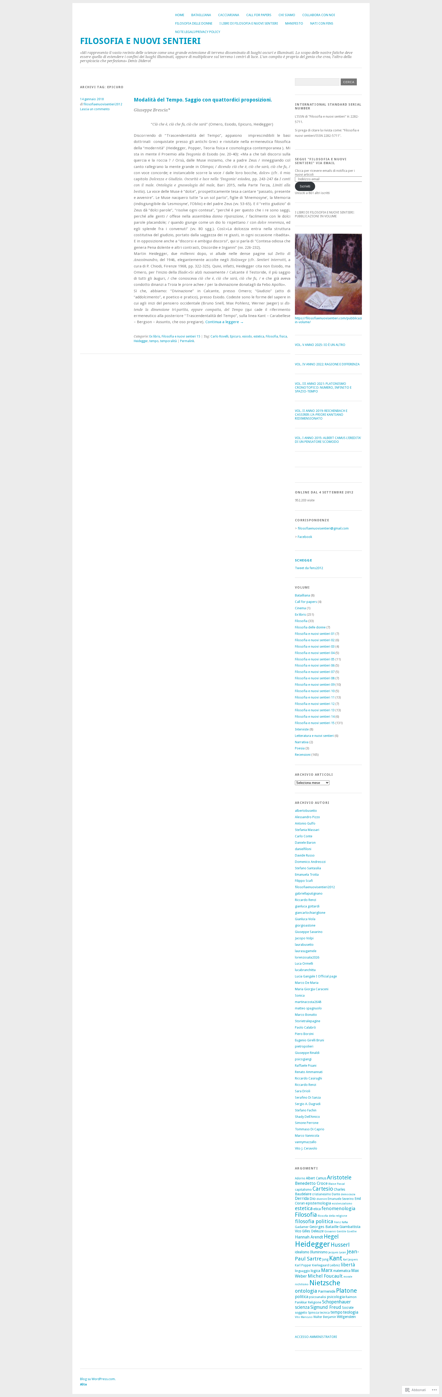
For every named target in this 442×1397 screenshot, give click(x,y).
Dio (313, 1198)
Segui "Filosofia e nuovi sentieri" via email (321, 161)
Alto (83, 1384)
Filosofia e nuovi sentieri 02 (315, 640)
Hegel (331, 1236)
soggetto (301, 1312)
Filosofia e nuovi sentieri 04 (315, 653)
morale (348, 1276)
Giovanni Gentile (335, 1231)
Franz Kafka (341, 1222)
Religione (314, 1302)
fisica (283, 336)
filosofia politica (314, 1221)
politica (301, 1296)
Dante (336, 1194)
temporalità (168, 341)
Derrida (302, 1198)
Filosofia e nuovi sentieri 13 (315, 710)
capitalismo (303, 1189)
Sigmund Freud (325, 1307)
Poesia (300, 748)
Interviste (302, 729)
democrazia (348, 1194)
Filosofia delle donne (193, 23)
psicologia (336, 1296)
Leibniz (335, 1265)
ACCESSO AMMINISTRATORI (316, 1337)
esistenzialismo (342, 1203)
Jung (325, 1259)
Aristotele (339, 1177)
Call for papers (258, 15)
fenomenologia (338, 1208)
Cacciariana (228, 15)
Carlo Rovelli (219, 336)
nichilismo (301, 1284)
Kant (335, 1258)
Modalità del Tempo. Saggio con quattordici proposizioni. (203, 100)
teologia (350, 1312)
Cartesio (323, 1189)
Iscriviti (305, 186)
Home (179, 15)
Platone (346, 1290)
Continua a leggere (224, 322)
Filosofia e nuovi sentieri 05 (315, 659)
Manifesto (294, 23)
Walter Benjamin (324, 1317)
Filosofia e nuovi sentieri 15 (181, 336)
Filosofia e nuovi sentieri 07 (315, 672)
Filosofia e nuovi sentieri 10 (315, 691)
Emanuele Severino (341, 1199)
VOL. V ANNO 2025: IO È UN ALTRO (320, 345)
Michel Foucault (325, 1276)
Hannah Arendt (309, 1237)
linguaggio (302, 1271)
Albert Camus (316, 1178)
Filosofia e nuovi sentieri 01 (315, 634)
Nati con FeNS (321, 23)
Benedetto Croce (311, 1183)
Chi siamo (287, 15)
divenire (321, 1199)
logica (315, 1271)
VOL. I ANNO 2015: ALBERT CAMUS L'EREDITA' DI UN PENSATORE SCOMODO (328, 440)
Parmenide (326, 1291)
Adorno (300, 1178)
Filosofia (272, 336)
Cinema (300, 608)
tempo (154, 341)
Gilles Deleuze (313, 1231)
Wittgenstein (346, 1317)
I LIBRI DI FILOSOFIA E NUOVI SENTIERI (248, 23)
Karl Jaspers (350, 1259)
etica (317, 1209)
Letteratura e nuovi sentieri (314, 736)
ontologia (306, 1291)
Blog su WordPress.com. (98, 1379)
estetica (258, 336)
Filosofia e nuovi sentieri (140, 41)
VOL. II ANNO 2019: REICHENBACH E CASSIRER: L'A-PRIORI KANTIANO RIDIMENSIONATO (321, 414)
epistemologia (318, 1203)
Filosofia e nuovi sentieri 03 (315, 646)
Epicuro (235, 336)
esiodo (247, 336)
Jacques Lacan (337, 1252)
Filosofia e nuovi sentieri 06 (315, 665)
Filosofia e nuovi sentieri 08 (315, 678)
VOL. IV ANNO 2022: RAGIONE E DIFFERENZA (327, 364)
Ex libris (154, 336)
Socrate (347, 1307)
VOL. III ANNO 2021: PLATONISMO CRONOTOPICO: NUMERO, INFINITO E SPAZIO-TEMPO (323, 387)
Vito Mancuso (304, 1317)
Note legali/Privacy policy (197, 32)
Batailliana (201, 15)
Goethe (352, 1231)
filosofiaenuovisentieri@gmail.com (323, 528)
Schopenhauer (336, 1301)
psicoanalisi (317, 1297)
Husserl (340, 1244)
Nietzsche (324, 1283)
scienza (302, 1307)
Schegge (303, 560)
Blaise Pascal (336, 1184)
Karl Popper (303, 1265)
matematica (341, 1271)
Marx (327, 1270)
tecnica (325, 1312)
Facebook (305, 537)
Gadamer (302, 1227)
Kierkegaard (320, 1265)
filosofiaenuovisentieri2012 (103, 104)
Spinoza (313, 1312)
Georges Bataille (324, 1226)
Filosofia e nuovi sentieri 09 (315, 684)
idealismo (302, 1252)
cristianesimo (321, 1194)
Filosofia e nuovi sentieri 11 (315, 697)
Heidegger (141, 341)
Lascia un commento (95, 109)
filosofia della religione (332, 1216)
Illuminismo (319, 1252)
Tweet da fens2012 (309, 568)
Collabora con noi (318, 15)
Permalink (187, 341)
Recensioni (303, 755)
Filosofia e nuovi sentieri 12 (315, 704)
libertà (348, 1264)
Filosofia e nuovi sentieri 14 (315, 716)
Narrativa (301, 742)
